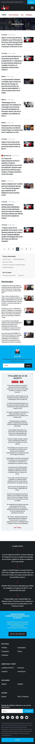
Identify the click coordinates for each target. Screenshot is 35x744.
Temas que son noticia (8, 275)
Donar (31, 2)
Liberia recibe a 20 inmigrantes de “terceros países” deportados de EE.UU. (17, 488)
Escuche (15, 382)
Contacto (4, 671)
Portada (4, 648)
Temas (20, 651)
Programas (5, 651)
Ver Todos (17, 527)
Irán (22, 15)
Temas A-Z (21, 275)
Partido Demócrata (8, 267)
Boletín (3, 697)
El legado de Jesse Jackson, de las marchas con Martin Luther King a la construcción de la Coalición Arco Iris (12, 128)
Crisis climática (14, 15)
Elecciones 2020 (7, 262)
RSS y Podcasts (23, 697)
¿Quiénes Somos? (7, 668)
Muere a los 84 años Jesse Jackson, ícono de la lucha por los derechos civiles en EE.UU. (10, 145)
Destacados (22, 648)
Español (20, 684)
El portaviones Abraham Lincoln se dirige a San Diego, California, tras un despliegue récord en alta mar (17, 397)
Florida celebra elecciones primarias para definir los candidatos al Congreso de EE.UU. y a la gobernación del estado (18, 588)
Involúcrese (21, 671)
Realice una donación (17, 634)
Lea (21, 382)
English (3, 684)
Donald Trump (6, 259)
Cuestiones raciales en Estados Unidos (13, 264)
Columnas (4, 655)
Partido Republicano (19, 259)
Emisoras (21, 668)
